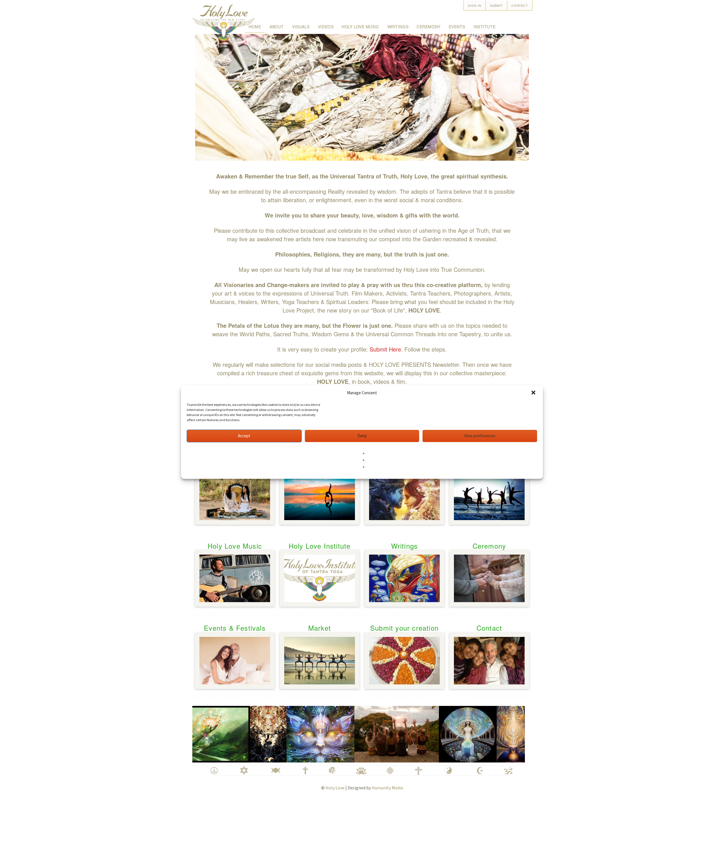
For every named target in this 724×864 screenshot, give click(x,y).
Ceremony (428, 26)
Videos (325, 26)
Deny (362, 435)
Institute (484, 26)
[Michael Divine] (491, 733)
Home (255, 26)
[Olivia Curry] (298, 733)
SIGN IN (474, 5)
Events (457, 26)
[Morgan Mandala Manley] (445, 733)
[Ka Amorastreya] (245, 733)
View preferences (479, 435)
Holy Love (335, 787)
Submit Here (385, 349)
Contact (519, 5)
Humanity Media (387, 787)
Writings (397, 26)
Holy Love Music (360, 26)
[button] (534, 393)
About (277, 26)
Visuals (301, 26)
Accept (244, 435)
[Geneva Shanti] (374, 733)
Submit (496, 5)
